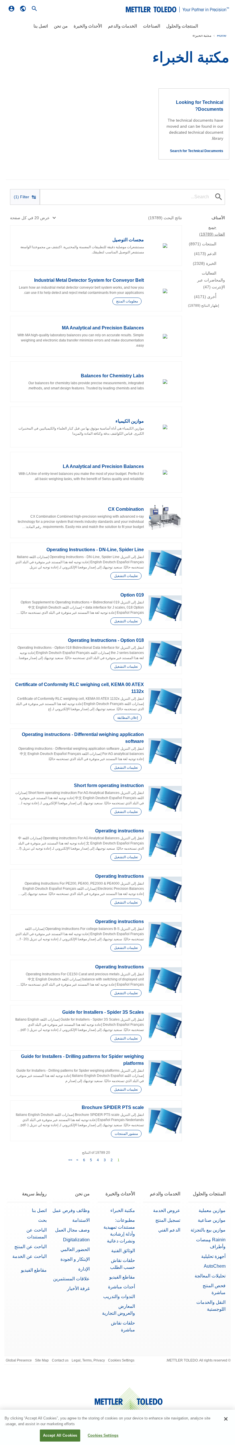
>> (70, 1160)
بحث (42, 1220)
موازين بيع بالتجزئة (208, 1230)
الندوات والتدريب (119, 1296)
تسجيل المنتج (167, 1220)
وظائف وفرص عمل (71, 1210)
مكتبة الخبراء (122, 1210)
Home (221, 36)
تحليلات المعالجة (210, 1275)
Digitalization (76, 1239)
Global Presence (19, 1360)
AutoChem (215, 1266)
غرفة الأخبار (78, 1288)
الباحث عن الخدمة (29, 1256)
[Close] (226, 1419)
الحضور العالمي (75, 1249)
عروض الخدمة (166, 1210)
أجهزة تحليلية (213, 1256)
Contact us (60, 1360)
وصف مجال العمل (72, 1230)
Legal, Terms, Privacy (88, 1360)
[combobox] (32, 218)
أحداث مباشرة (121, 1286)
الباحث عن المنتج (30, 1246)
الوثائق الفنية (123, 1250)
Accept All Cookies (60, 1435)
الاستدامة (81, 1220)
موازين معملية (212, 1210)
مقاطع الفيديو (122, 1277)
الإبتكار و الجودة (75, 1259)
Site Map (42, 1360)
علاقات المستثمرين (71, 1278)
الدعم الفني (169, 1230)
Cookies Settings (121, 1360)
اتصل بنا (39, 1210)
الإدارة (84, 1269)
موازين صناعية (212, 1220)
